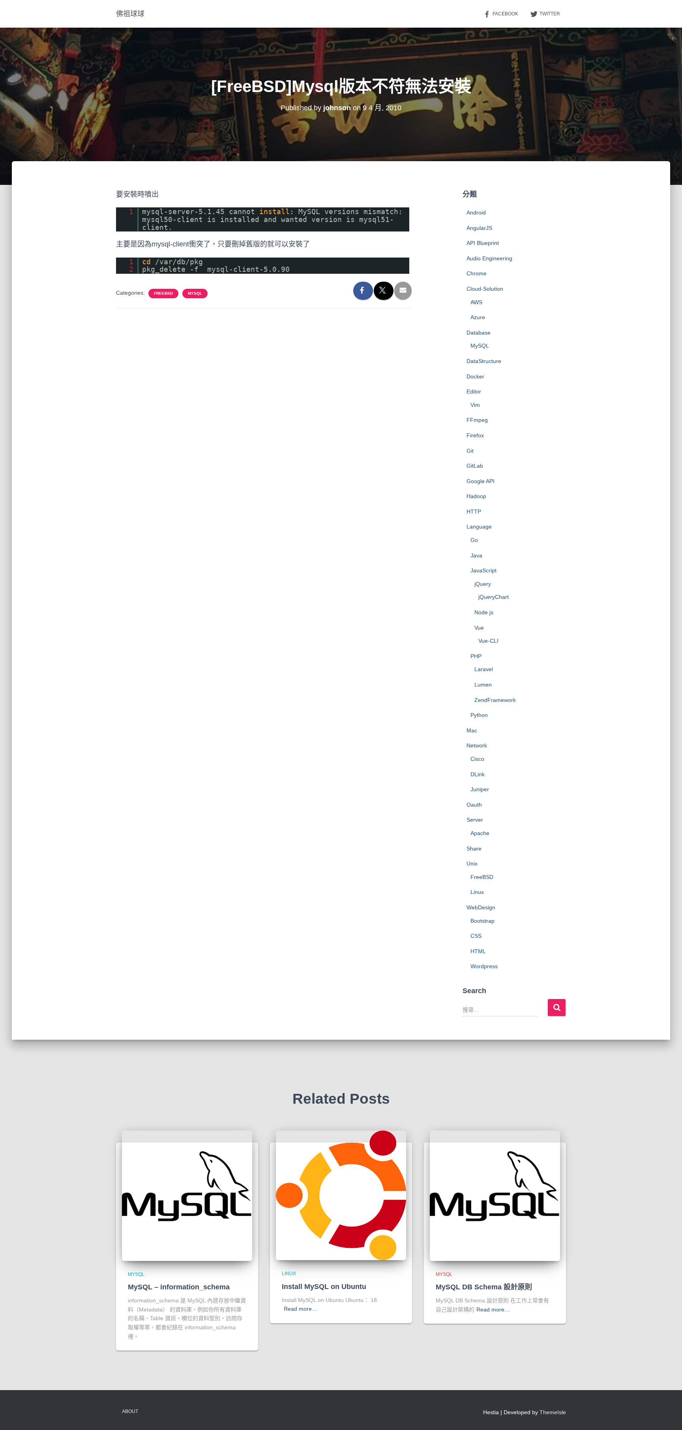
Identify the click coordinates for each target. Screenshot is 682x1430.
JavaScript (483, 570)
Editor (474, 391)
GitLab (475, 466)
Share (474, 848)
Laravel (483, 669)
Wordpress (484, 966)
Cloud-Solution (485, 289)
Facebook (505, 14)
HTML (478, 951)
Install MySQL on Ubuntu (324, 1287)
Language (479, 526)
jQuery (482, 584)
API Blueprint (483, 243)
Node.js (483, 612)
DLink (477, 774)
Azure (477, 317)
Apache (479, 833)
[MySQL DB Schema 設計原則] (495, 1195)
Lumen (483, 684)
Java (476, 555)
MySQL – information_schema (179, 1287)
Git (470, 451)
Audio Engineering (489, 258)
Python (479, 715)
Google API (481, 481)
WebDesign (481, 907)
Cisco (477, 759)
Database (479, 332)
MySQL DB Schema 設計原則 (484, 1287)
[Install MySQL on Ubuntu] (341, 1195)
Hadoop (476, 496)
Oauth (474, 805)
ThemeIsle (553, 1412)
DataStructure (484, 361)
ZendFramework (495, 700)
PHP (476, 656)
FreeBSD (163, 293)
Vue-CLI (488, 641)
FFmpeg (477, 420)
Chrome (477, 273)
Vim (475, 405)
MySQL (195, 293)
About (130, 1411)
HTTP (474, 511)
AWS (476, 302)
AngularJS (479, 228)
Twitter (550, 14)
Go (474, 540)
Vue (479, 628)
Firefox (475, 435)
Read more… (300, 1309)
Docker (475, 376)
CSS (476, 936)
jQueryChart (493, 597)
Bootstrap (482, 921)
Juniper (479, 789)
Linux (477, 892)
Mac (472, 730)
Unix (472, 863)
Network (477, 745)
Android (476, 212)
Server (475, 820)
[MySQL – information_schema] (187, 1195)
